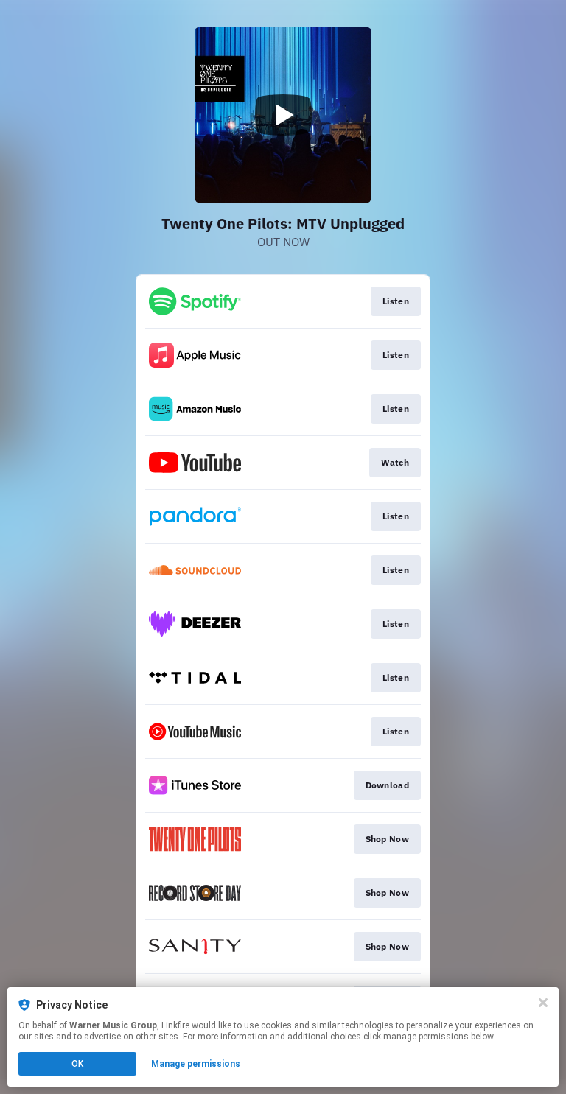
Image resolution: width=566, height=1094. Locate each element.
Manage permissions (195, 1064)
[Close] (543, 1002)
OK (77, 1064)
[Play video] (283, 115)
